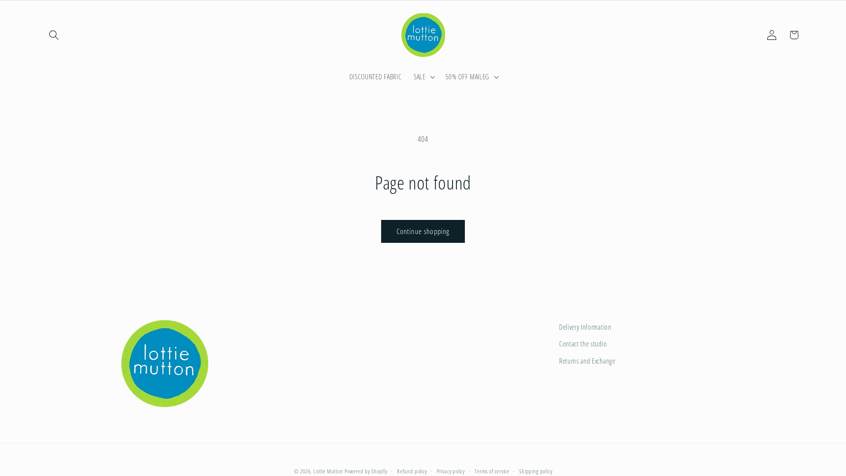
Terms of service (492, 471)
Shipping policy (535, 471)
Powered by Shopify (366, 471)
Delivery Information (585, 327)
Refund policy (412, 471)
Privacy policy (451, 471)
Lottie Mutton (328, 471)
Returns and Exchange (587, 361)
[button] (54, 35)
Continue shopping (423, 231)
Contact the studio (583, 344)
